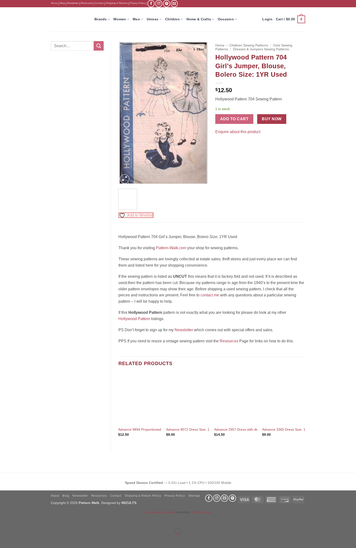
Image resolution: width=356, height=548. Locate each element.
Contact (99, 3)
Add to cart (234, 119)
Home (219, 45)
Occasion (226, 19)
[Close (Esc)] (47, 519)
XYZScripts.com (201, 512)
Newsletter (73, 3)
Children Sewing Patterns (248, 45)
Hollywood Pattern (134, 319)
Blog (62, 3)
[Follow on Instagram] (158, 3)
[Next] (200, 113)
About (54, 3)
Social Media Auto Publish (160, 512)
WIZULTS (128, 503)
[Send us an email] (174, 3)
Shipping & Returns (117, 3)
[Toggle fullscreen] (19, 519)
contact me (210, 295)
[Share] (33, 519)
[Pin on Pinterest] (228, 144)
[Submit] (98, 46)
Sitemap (194, 495)
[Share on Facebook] (220, 144)
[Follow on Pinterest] (166, 3)
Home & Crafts (198, 19)
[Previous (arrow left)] (4, 539)
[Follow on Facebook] (151, 3)
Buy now (271, 119)
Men (136, 19)
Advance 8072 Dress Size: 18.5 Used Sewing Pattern (207, 429)
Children (172, 19)
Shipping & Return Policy (142, 495)
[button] (290, 19)
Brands (100, 19)
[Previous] (126, 113)
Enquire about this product (237, 132)
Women (119, 19)
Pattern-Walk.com (171, 248)
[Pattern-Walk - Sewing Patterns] (69, 19)
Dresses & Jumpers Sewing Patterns (261, 49)
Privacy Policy (137, 3)
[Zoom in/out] (4, 519)
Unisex (153, 19)
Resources (87, 3)
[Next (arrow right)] (19, 539)
